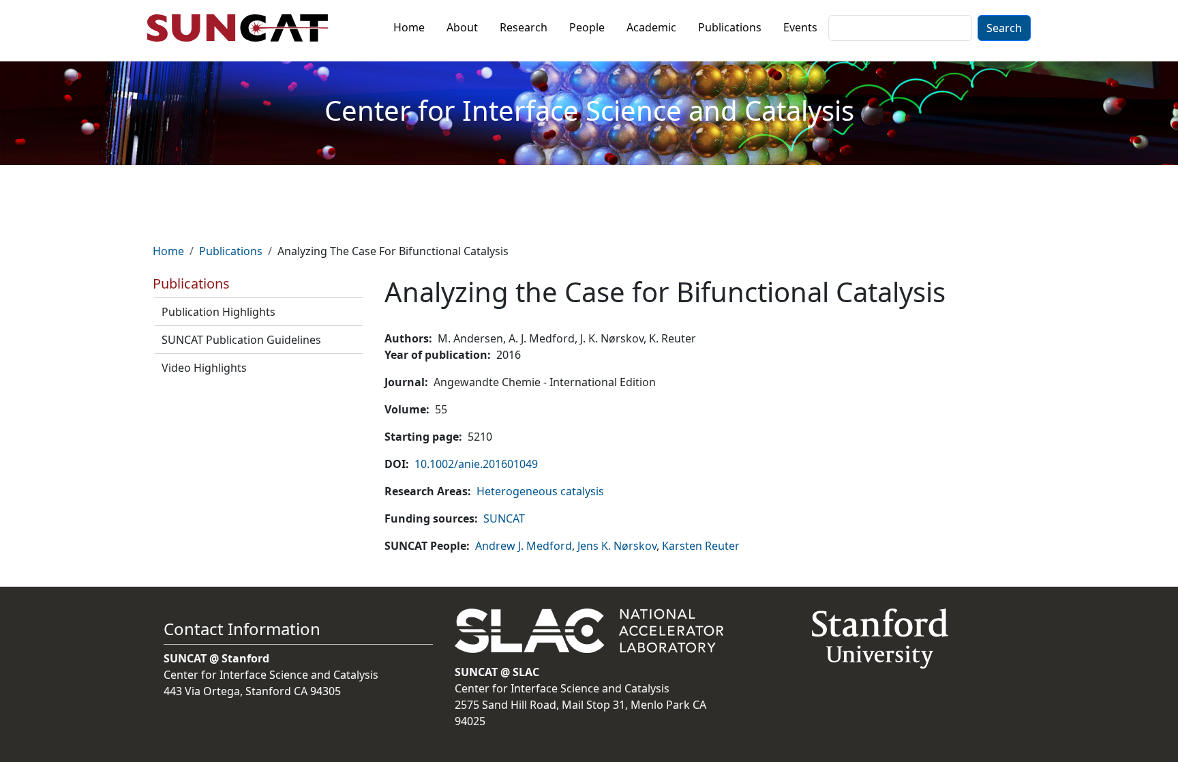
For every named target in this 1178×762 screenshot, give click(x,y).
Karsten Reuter (701, 545)
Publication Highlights (218, 311)
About (462, 27)
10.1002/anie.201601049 (476, 463)
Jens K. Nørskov (616, 545)
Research (523, 27)
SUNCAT (504, 518)
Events (800, 27)
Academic (651, 27)
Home (409, 27)
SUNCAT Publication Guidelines (241, 339)
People (587, 27)
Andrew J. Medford (523, 545)
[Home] (243, 28)
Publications (729, 27)
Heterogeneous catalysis (540, 491)
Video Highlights (204, 367)
